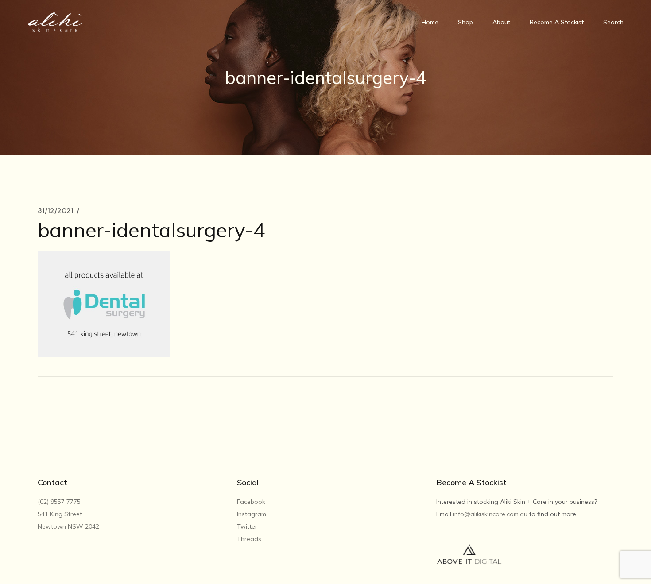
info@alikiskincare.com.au (490, 514)
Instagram (251, 514)
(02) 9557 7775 (60, 502)
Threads (249, 539)
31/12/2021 (56, 210)
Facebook (251, 502)
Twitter (247, 526)
